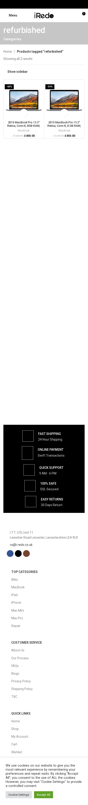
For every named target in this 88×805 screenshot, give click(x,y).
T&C (14, 696)
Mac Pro (17, 618)
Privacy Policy (21, 681)
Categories (12, 39)
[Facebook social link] (38, 4)
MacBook (24, 130)
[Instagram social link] (50, 4)
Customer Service (26, 642)
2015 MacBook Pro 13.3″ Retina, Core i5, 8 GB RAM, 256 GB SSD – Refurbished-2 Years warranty (64, 127)
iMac (14, 579)
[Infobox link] (42, 436)
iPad (14, 595)
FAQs (15, 666)
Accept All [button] (43, 794)
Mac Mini (17, 610)
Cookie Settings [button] (18, 794)
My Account (19, 736)
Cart (14, 744)
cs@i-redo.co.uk (21, 545)
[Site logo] (44, 15)
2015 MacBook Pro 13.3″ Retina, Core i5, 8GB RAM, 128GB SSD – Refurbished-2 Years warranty (24, 127)
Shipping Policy (22, 689)
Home (7, 51)
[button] (24, 113)
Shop (15, 729)
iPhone (16, 602)
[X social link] (44, 4)
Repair (16, 626)
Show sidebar (17, 71)
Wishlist (16, 752)
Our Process (20, 658)
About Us (17, 650)
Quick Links (20, 713)
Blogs (15, 673)
